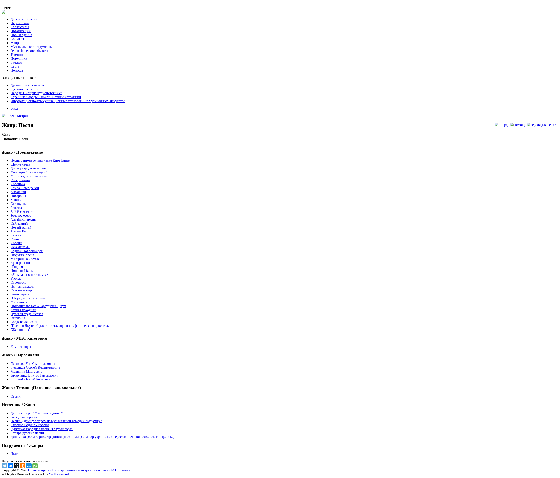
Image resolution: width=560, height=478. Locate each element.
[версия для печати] (542, 125)
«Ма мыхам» (20, 247)
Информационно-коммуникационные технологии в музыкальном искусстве (67, 101)
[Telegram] (4, 465)
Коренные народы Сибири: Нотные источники (45, 97)
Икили (15, 453)
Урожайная (18, 302)
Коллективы (19, 27)
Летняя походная (23, 310)
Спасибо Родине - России (29, 425)
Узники (16, 200)
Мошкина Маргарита (26, 371)
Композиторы (20, 347)
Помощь (16, 70)
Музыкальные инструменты (31, 47)
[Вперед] (502, 125)
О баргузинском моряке (28, 298)
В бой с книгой (21, 211)
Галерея (16, 62)
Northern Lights (21, 270)
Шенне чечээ (20, 164)
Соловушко (18, 204)
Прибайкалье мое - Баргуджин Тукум (38, 306)
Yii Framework (59, 474)
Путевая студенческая (26, 314)
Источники (18, 58)
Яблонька (17, 184)
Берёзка (16, 207)
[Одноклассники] (22, 465)
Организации (20, 31)
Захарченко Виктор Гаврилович (34, 375)
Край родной (20, 263)
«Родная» (17, 267)
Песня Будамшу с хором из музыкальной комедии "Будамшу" (56, 421)
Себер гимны (20, 180)
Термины (17, 54)
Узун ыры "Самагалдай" (28, 172)
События (17, 39)
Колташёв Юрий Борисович (31, 379)
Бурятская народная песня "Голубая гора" (41, 429)
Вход (14, 108)
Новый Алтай (20, 227)
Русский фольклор (24, 89)
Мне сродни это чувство (28, 176)
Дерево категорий (23, 19)
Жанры (15, 43)
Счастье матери (22, 290)
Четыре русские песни (27, 433)
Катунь (15, 235)
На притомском (22, 286)
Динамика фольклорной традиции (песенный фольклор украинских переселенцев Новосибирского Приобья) (92, 437)
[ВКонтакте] (10, 465)
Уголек (15, 278)
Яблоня (16, 243)
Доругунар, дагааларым (28, 168)
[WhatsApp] (35, 465)
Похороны (18, 196)
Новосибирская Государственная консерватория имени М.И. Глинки (79, 470)
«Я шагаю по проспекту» (29, 274)
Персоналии (19, 23)
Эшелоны (17, 318)
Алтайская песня (23, 219)
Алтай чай (18, 192)
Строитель (18, 282)
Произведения (21, 35)
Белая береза (19, 294)
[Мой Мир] (29, 465)
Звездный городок (24, 417)
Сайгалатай (19, 223)
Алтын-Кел (18, 231)
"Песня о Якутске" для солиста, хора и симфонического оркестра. (59, 326)
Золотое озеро (20, 215)
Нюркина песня (22, 255)
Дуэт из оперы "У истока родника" (36, 413)
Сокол (15, 239)
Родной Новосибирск (26, 251)
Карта (14, 66)
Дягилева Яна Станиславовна (32, 363)
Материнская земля (24, 259)
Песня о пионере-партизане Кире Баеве (40, 160)
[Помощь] (518, 125)
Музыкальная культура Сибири (25, 3)
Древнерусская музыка (27, 85)
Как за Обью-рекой (24, 188)
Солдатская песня (23, 322)
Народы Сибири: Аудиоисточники (36, 93)
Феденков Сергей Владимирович (35, 367)
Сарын (15, 396)
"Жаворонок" (20, 329)
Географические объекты (29, 50)
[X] (16, 465)
